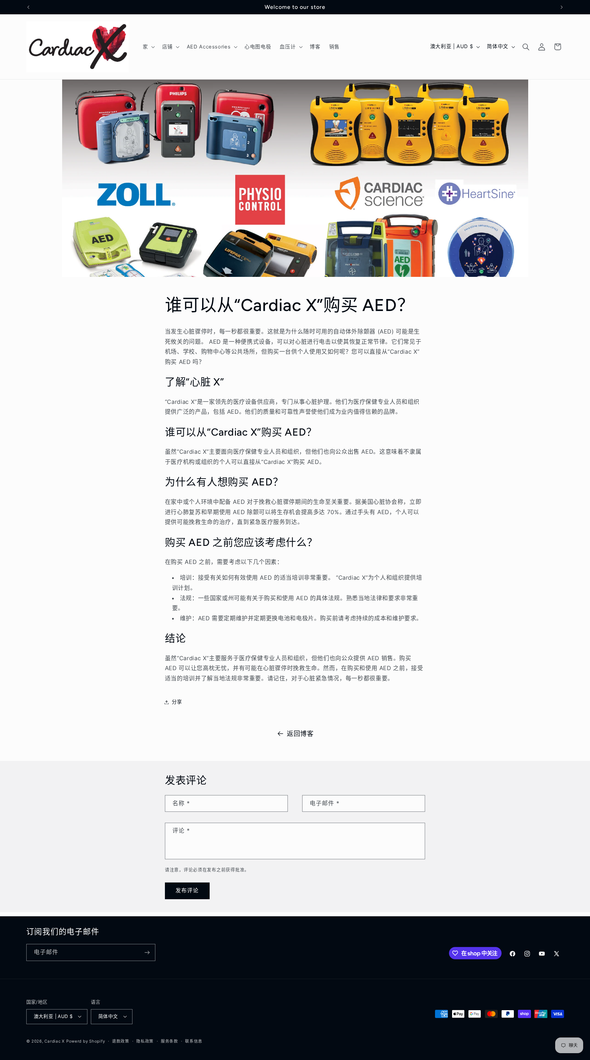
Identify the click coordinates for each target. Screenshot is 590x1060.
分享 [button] (177, 702)
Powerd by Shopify (85, 1041)
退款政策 (120, 1041)
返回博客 (300, 734)
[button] (148, 46)
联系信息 (193, 1041)
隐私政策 (145, 1041)
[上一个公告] (28, 7)
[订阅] (147, 952)
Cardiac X (54, 1041)
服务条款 (169, 1041)
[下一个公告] (561, 7)
